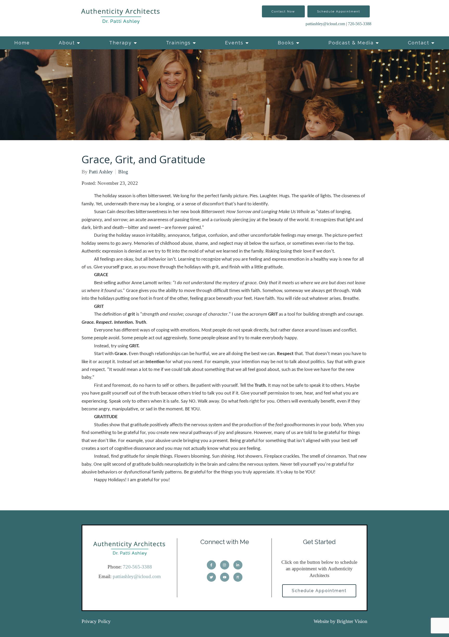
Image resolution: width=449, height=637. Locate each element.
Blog (123, 171)
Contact (418, 42)
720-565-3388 (359, 24)
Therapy (120, 42)
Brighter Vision (352, 621)
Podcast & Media (351, 42)
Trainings (178, 42)
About (67, 42)
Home (22, 42)
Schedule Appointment (338, 11)
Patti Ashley (101, 171)
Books (286, 42)
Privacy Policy (96, 621)
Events (234, 42)
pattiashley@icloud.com (325, 24)
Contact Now (283, 11)
